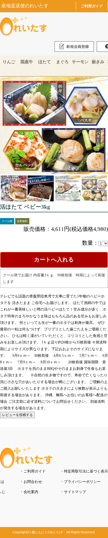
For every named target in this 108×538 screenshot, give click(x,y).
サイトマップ (75, 492)
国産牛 (26, 62)
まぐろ (62, 62)
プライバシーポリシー (82, 481)
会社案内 (31, 492)
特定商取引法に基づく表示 (86, 471)
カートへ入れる (54, 259)
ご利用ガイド (92, 5)
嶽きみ (98, 62)
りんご (9, 62)
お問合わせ (33, 481)
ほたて (44, 62)
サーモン (80, 62)
